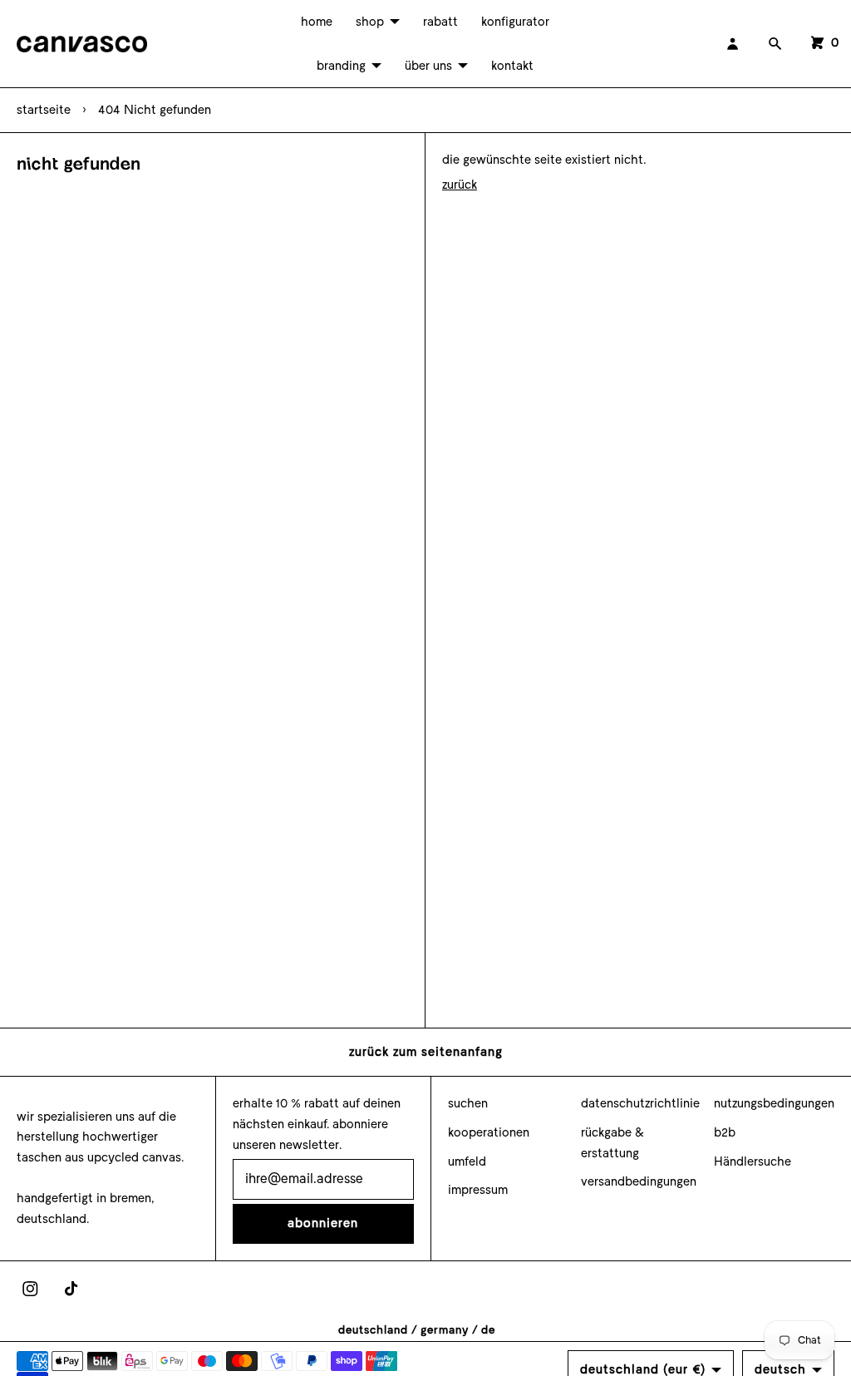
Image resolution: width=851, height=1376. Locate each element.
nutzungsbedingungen (774, 1103)
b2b (724, 1132)
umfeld (467, 1161)
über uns (428, 65)
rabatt (440, 21)
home (316, 21)
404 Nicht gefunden (154, 109)
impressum (478, 1189)
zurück (459, 184)
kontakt (512, 65)
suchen (468, 1103)
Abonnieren (323, 1223)
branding (341, 65)
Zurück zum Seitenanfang (426, 1051)
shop (370, 21)
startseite (44, 109)
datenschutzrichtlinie (640, 1103)
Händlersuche (752, 1161)
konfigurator (515, 21)
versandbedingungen (638, 1181)
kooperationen (488, 1132)
